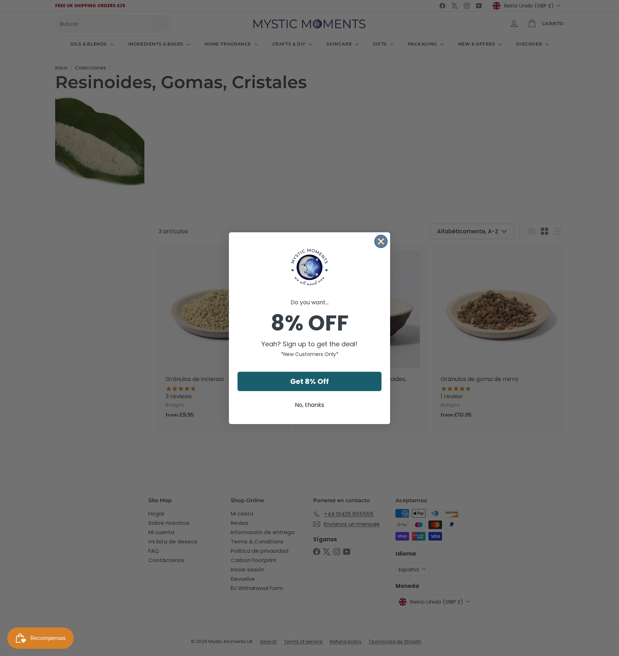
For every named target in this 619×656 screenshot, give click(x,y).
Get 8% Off (309, 381)
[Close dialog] (381, 241)
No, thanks (309, 405)
